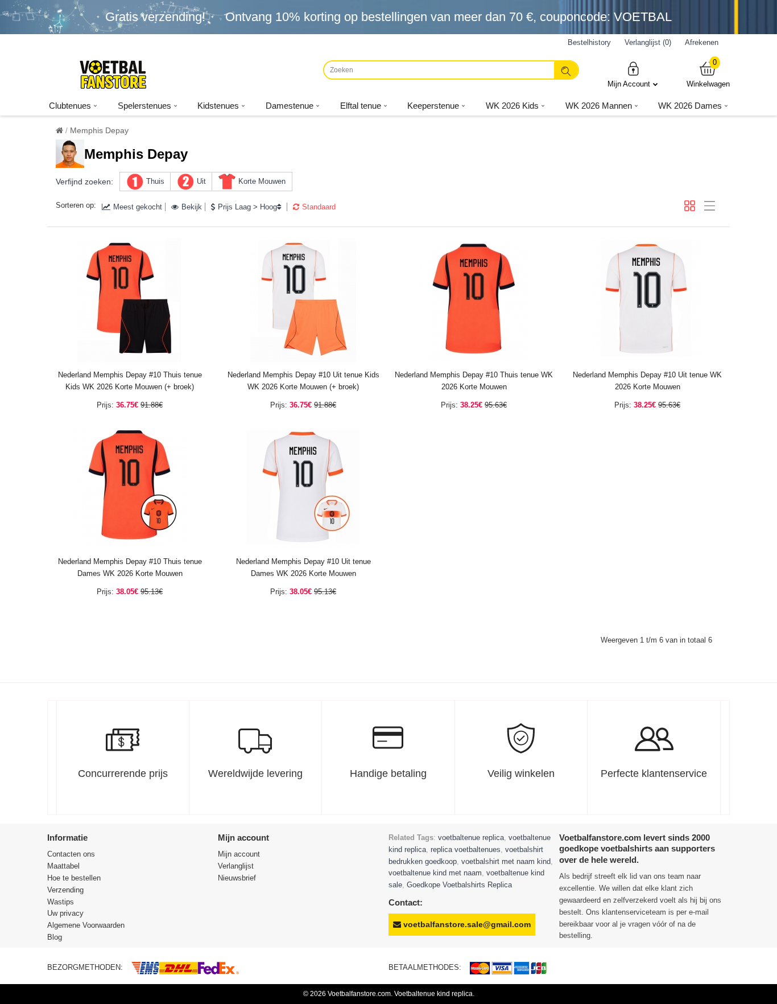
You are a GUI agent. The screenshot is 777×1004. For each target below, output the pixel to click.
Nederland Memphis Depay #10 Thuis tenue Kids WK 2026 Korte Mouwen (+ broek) (130, 381)
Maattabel (63, 866)
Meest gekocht (137, 207)
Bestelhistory (589, 42)
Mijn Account (628, 84)
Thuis (155, 181)
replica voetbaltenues (466, 849)
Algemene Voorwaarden (86, 925)
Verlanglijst (236, 866)
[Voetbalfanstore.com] (112, 74)
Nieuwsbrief (237, 878)
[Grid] (690, 206)
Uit (201, 181)
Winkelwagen (708, 74)
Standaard (319, 207)
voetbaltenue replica (471, 837)
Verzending (65, 890)
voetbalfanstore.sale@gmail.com (466, 924)
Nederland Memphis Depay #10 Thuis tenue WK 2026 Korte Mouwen (474, 381)
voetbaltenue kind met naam (435, 873)
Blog (54, 937)
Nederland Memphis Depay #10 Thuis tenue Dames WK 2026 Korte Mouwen (130, 567)
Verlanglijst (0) (648, 42)
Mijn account (239, 854)
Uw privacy (65, 913)
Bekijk (191, 207)
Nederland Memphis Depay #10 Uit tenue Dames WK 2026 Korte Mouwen (303, 567)
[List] (709, 206)
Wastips (60, 902)
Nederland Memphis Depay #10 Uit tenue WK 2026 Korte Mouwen (647, 381)
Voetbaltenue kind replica (433, 994)
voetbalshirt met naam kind (506, 861)
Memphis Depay (99, 130)
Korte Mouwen (262, 181)
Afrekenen (701, 42)
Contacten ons (71, 854)
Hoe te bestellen (74, 878)
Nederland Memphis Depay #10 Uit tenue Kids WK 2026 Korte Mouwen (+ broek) (303, 381)
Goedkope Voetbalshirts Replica (459, 884)
